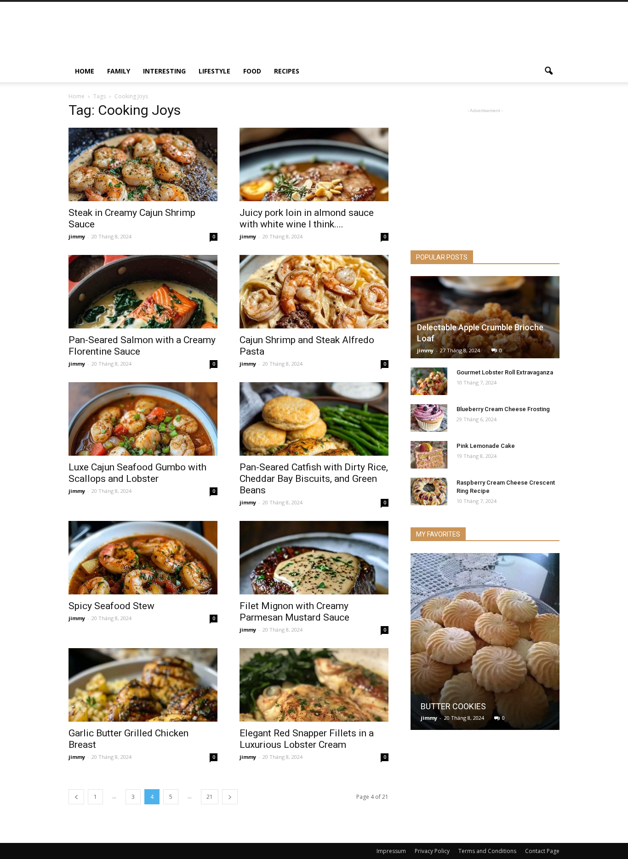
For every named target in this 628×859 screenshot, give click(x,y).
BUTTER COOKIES (454, 706)
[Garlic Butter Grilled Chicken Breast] (143, 685)
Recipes (286, 71)
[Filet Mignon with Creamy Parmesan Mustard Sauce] (314, 557)
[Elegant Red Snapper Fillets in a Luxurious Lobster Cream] (314, 685)
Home (84, 71)
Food (252, 71)
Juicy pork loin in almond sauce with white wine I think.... (307, 218)
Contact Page (542, 851)
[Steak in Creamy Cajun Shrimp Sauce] (143, 164)
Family (118, 71)
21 (209, 797)
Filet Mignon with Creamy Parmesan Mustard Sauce (294, 611)
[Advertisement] (392, 35)
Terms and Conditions (487, 851)
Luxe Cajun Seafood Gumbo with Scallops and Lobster (137, 473)
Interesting (164, 71)
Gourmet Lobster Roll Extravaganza (505, 372)
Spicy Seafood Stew (111, 605)
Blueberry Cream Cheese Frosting (503, 409)
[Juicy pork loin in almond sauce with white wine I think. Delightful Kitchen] (314, 164)
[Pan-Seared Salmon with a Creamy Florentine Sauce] (143, 291)
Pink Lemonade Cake (486, 445)
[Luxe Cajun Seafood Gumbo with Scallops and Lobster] (143, 419)
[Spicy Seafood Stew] (143, 557)
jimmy (77, 236)
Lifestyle (214, 71)
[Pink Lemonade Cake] (429, 455)
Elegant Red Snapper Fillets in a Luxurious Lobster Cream (307, 739)
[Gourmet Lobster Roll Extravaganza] (429, 381)
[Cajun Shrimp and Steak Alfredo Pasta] (314, 291)
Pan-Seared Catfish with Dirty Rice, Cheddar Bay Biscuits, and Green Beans (314, 479)
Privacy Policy (432, 851)
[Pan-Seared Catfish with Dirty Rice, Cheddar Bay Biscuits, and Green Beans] (314, 419)
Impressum (391, 851)
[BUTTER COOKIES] (485, 645)
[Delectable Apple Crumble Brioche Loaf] (485, 317)
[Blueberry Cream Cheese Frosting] (429, 418)
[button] (548, 71)
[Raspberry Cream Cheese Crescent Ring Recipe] (429, 491)
